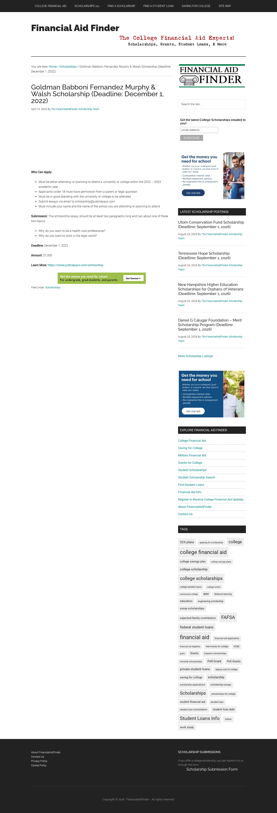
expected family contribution (198, 618)
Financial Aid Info (189, 492)
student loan (217, 702)
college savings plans (221, 562)
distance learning (223, 594)
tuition (228, 719)
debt (206, 594)
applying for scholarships (211, 542)
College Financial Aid (192, 440)
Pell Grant (214, 661)
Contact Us (185, 514)
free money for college (217, 646)
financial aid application (227, 638)
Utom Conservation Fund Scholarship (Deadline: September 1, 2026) (211, 224)
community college (189, 594)
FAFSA (228, 617)
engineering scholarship (210, 601)
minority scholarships (191, 661)
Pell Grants (234, 661)
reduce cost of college (226, 669)
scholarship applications (192, 684)
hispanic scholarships (215, 653)
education (186, 601)
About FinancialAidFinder (195, 507)
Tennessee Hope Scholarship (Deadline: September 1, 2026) (204, 255)
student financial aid (192, 702)
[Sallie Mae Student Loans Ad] (211, 198)
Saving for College (190, 448)
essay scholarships (192, 608)
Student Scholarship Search (196, 477)
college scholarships (201, 578)
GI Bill (236, 646)
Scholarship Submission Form (212, 769)
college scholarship (194, 569)
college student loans (191, 587)
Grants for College (190, 463)
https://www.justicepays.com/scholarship (75, 265)
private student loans (195, 669)
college (235, 541)
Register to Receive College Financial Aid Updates (210, 499)
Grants (194, 653)
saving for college (191, 677)
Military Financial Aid (192, 455)
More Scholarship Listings (195, 356)
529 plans (187, 542)
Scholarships (52, 287)
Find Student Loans (191, 485)
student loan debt (224, 709)
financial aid (194, 637)
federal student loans (196, 627)
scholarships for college (223, 694)
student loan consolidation (193, 709)
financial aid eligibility (190, 646)
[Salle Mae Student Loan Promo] (102, 283)
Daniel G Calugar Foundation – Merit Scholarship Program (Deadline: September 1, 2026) (210, 325)
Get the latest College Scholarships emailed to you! (213, 121)
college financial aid (203, 552)
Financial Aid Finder (75, 28)
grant (182, 653)
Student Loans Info (200, 718)
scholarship (216, 677)
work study (187, 727)
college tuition (213, 587)
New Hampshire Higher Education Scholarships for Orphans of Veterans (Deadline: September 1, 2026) (210, 289)
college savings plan (193, 561)
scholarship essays (220, 684)
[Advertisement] (101, 143)
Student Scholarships (192, 470)
